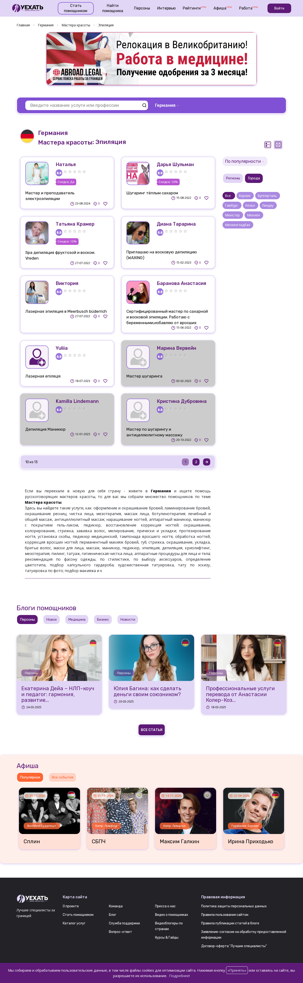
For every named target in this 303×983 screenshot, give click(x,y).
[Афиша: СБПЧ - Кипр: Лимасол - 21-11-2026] (117, 809)
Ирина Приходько (250, 841)
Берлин (245, 195)
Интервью (166, 8)
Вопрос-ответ (120, 932)
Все (229, 195)
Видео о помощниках (171, 915)
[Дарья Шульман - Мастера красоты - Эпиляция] (138, 173)
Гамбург (232, 205)
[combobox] (167, 105)
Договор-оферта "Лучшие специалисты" (234, 946)
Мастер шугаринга (144, 376)
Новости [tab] (127, 619)
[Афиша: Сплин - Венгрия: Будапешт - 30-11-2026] (49, 809)
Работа (248, 7)
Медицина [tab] (76, 619)
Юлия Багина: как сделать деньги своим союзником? (147, 691)
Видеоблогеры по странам (169, 926)
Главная (23, 25)
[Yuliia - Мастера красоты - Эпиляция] (37, 357)
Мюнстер (233, 215)
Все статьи (151, 730)
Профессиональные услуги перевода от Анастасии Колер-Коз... (240, 694)
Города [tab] (254, 178)
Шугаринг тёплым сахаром (152, 193)
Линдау (268, 205)
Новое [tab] (51, 619)
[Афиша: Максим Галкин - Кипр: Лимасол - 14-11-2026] (185, 809)
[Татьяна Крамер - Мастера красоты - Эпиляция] (37, 233)
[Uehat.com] (36, 899)
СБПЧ (99, 841)
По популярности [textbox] (243, 161)
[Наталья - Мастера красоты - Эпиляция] (37, 173)
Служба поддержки (124, 923)
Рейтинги (194, 7)
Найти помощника (112, 8)
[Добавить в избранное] (105, 203)
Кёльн (250, 205)
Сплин (32, 841)
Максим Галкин (179, 841)
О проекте (71, 906)
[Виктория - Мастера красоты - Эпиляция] (37, 292)
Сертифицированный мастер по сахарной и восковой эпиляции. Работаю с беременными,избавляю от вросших (167, 317)
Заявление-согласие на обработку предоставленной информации (243, 935)
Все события (62, 777)
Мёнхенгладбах (238, 225)
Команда (116, 906)
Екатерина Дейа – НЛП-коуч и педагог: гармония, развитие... (57, 694)
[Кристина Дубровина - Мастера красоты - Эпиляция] (138, 410)
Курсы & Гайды (166, 938)
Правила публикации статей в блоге (230, 923)
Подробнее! (179, 975)
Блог (112, 915)
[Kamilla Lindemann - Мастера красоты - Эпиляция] (37, 410)
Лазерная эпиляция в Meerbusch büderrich (66, 311)
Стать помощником (75, 8)
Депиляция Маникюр (45, 429)
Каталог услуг (74, 923)
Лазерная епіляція (43, 376)
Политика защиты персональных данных (234, 906)
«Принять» (236, 970)
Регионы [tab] (233, 178)
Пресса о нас (165, 906)
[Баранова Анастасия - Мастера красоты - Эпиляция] (138, 292)
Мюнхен (254, 215)
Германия (45, 25)
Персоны (142, 8)
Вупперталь (268, 195)
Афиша (223, 7)
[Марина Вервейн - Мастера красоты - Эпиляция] (138, 357)
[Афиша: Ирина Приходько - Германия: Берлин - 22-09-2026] (253, 809)
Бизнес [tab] (103, 619)
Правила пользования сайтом (224, 915)
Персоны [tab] (27, 619)
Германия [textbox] (165, 105)
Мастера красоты (76, 25)
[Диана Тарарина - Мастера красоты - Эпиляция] (138, 233)
